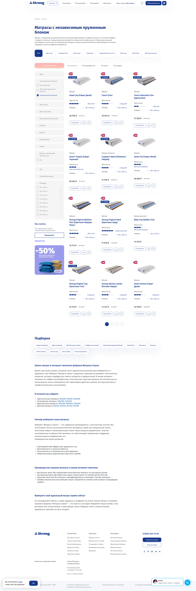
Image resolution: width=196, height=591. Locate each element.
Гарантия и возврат (73, 554)
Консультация (152, 545)
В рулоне (153, 345)
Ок (33, 583)
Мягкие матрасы (115, 547)
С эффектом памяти (92, 345)
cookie (19, 582)
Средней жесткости (106, 53)
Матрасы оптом (94, 537)
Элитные (89, 53)
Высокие (77, 53)
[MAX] (152, 551)
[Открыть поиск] (142, 3)
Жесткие (135, 53)
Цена (41, 74)
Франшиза (92, 551)
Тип (40, 169)
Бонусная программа (74, 544)
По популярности (88, 66)
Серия (41, 146)
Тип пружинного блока (48, 81)
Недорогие (63, 53)
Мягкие (123, 53)
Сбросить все (40, 241)
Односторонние (42, 345)
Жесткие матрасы (116, 551)
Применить (49, 235)
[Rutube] (159, 551)
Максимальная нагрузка (48, 118)
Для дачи (142, 345)
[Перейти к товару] (81, 100)
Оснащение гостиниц (96, 544)
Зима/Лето (131, 345)
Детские (49, 53)
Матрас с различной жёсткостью (47, 154)
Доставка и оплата (73, 537)
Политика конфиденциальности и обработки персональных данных (79, 586)
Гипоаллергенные (80, 351)
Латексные (54, 351)
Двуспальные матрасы (117, 544)
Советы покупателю (74, 541)
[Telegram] (156, 551)
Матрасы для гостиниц (96, 541)
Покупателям (80, 3)
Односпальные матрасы (118, 541)
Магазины (107, 3)
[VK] (148, 551)
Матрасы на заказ (73, 547)
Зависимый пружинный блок (113, 345)
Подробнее (75, 122)
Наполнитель (44, 139)
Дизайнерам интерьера (97, 547)
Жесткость (43, 104)
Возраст (42, 125)
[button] (159, 53)
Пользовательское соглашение (113, 585)
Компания (66, 3)
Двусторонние (57, 345)
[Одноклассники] (144, 551)
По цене (104, 66)
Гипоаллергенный (46, 176)
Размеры (42, 183)
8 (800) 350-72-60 (151, 533)
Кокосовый (66, 351)
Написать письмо (152, 540)
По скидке (118, 66)
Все (38, 53)
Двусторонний (45, 111)
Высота (42, 132)
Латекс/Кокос (41, 351)
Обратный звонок (153, 3)
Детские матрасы (116, 537)
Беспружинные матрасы (118, 554)
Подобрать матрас (49, 65)
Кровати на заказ (73, 551)
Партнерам (94, 3)
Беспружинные (151, 53)
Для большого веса (73, 345)
